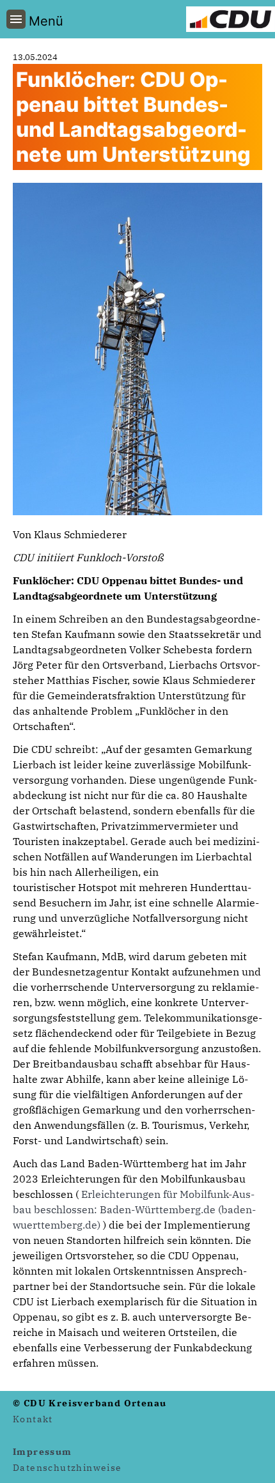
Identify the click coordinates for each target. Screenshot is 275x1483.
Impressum (42, 1451)
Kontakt (33, 1419)
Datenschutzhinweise (67, 1467)
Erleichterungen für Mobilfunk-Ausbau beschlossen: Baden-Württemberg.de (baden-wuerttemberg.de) (134, 1209)
